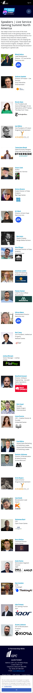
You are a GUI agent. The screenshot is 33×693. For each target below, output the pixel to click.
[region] (16, 684)
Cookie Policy (8, 686)
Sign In (29, 3)
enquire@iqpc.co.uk (18, 671)
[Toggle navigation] (28, 11)
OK (16, 690)
